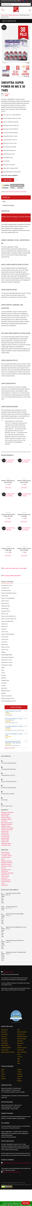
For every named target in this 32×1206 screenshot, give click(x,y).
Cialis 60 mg (4, 626)
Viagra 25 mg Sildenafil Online (8, 593)
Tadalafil (19, 1071)
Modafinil (19, 1080)
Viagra (3, 667)
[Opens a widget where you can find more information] (25, 1203)
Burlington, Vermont (5, 826)
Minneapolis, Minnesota (6, 862)
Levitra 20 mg (4, 1038)
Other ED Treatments (6, 696)
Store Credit (20, 1041)
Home (2, 15)
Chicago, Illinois (5, 831)
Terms (18, 1058)
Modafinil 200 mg (5, 690)
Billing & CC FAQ (20, 1034)
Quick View (6, 474)
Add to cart (8, 180)
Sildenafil (3, 678)
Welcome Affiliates (21, 1047)
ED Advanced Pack (6, 590)
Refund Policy (20, 1043)
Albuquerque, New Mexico (7, 812)
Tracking (19, 1045)
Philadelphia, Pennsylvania (7, 873)
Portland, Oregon (5, 876)
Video (4, 201)
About (18, 1029)
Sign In (18, 1063)
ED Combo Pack (4, 1043)
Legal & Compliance (21, 1052)
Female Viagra (5, 608)
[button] (12, 186)
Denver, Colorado (5, 834)
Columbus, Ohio (5, 833)
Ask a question (6, 93)
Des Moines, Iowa (5, 836)
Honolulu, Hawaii (5, 840)
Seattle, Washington (6, 881)
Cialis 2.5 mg (4, 613)
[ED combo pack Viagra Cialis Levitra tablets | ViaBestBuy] (14, 569)
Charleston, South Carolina (7, 828)
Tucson (3, 883)
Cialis (2, 670)
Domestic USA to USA (6, 585)
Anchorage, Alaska (5, 814)
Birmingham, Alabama (6, 819)
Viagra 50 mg (4, 595)
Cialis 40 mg (4, 624)
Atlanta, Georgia (5, 815)
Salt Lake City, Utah (5, 879)
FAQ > (26, 0)
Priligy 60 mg (4, 644)
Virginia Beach (4, 885)
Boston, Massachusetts (6, 822)
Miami (2, 859)
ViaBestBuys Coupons (22, 1036)
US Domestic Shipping (6, 1047)
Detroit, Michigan (5, 838)
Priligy (2, 1076)
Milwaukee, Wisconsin (6, 861)
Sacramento (4, 878)
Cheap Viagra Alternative (7, 657)
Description (6, 197)
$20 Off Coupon (4, 1050)
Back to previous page (9, 21)
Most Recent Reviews (22, 1032)
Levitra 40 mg (4, 636)
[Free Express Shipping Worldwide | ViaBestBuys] (11, 576)
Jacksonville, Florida (6, 845)
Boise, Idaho (4, 821)
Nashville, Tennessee (6, 864)
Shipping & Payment (21, 1038)
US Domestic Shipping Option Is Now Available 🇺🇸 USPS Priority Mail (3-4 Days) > (16, 1204)
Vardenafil (24, 191)
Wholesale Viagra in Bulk (7, 698)
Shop (6, 15)
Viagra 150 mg (5, 600)
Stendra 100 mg (5, 647)
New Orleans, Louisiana (6, 866)
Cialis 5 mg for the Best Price (8, 616)
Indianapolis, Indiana (6, 843)
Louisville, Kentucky (5, 857)
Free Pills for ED (5, 588)
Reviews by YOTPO (10, 748)
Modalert (3, 693)
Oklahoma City (4, 871)
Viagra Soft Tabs (5, 606)
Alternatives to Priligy (6, 665)
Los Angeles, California (6, 855)
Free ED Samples (5, 1045)
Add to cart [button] (8, 487)
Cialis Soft (3, 629)
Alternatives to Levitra (6, 662)
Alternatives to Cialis (6, 660)
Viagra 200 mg (5, 603)
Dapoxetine (8, 191)
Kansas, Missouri (5, 852)
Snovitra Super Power (13, 15)
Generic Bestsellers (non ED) (8, 701)
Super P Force (4, 649)
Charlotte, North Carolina (6, 829)
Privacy (19, 1054)
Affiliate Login (20, 1050)
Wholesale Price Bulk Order (7, 1052)
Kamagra (3, 675)
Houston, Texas (4, 841)
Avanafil (3, 685)
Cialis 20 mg (4, 1032)
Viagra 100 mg (4, 1029)
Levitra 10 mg (4, 631)
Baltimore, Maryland (5, 817)
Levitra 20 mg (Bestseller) (7, 634)
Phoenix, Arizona (5, 874)
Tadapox (3, 652)
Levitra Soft (4, 642)
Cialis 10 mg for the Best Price (8, 618)
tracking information (11, 1137)
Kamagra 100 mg (5, 611)
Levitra (3, 672)
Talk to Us (19, 1056)
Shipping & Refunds (8, 205)
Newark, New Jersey (6, 869)
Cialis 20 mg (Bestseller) (7, 621)
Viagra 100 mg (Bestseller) (8, 598)
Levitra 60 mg (4, 639)
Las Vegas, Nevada (5, 854)
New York (3, 867)
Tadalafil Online (5, 680)
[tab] (16, 197)
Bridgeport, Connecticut (6, 824)
